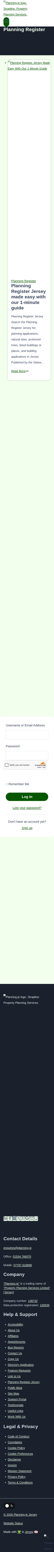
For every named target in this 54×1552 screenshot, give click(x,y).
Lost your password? (27, 808)
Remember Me (18, 784)
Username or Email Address (25, 725)
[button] (48, 1543)
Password (13, 746)
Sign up (27, 828)
